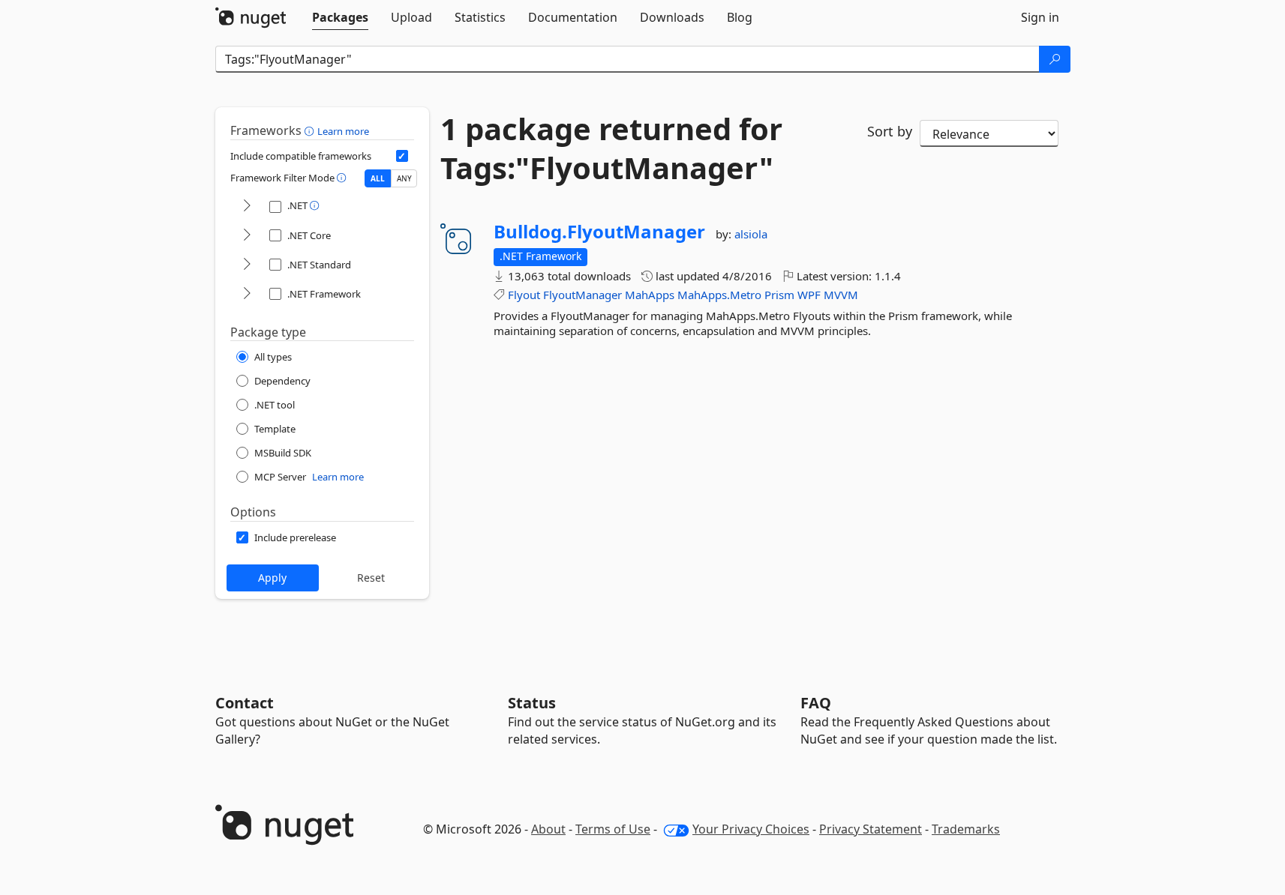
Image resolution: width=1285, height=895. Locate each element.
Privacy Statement (870, 829)
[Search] (1054, 59)
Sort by (889, 131)
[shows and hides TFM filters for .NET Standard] (246, 265)
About (548, 829)
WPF (809, 294)
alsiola (750, 233)
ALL (378, 178)
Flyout (524, 294)
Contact (244, 703)
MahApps (649, 294)
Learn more (343, 131)
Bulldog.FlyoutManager (599, 231)
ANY (404, 178)
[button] (311, 130)
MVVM (841, 294)
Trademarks (966, 829)
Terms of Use (612, 829)
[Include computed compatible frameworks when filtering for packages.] (402, 156)
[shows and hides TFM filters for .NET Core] (246, 235)
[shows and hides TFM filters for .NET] (246, 206)
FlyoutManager (582, 294)
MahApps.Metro (719, 294)
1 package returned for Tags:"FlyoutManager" (611, 148)
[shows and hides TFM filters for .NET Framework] (246, 294)
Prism (779, 294)
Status (532, 703)
